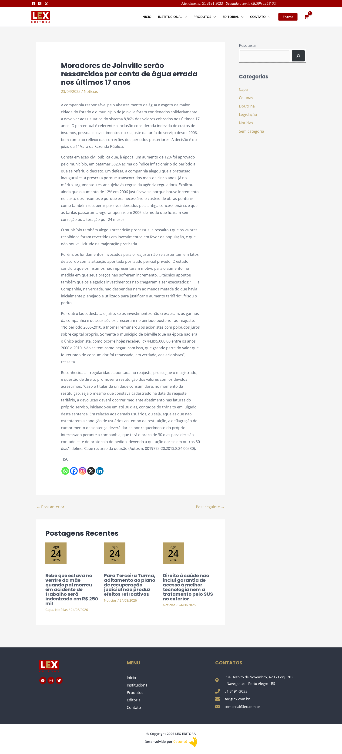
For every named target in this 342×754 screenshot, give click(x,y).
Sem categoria (251, 131)
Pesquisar (247, 45)
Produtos (135, 692)
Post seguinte (210, 506)
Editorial (134, 700)
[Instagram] (40, 4)
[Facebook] (33, 4)
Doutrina (247, 106)
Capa (49, 609)
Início (131, 677)
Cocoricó (180, 741)
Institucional (137, 685)
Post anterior (50, 506)
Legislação (248, 114)
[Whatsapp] (65, 471)
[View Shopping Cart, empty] (306, 17)
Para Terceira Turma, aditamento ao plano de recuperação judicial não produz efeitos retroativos (129, 584)
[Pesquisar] (298, 55)
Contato (134, 707)
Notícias (91, 91)
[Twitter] (46, 4)
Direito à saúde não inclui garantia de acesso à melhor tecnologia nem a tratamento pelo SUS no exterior (188, 587)
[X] (91, 471)
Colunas (246, 97)
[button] (184, 16)
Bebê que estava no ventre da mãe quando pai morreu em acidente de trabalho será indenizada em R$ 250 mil (71, 589)
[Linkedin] (100, 471)
